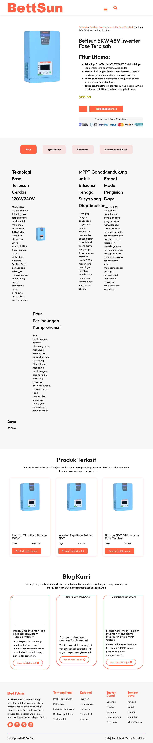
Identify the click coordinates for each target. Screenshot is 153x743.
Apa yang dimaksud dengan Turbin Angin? (73, 638)
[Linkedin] (30, 724)
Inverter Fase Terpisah (122, 26)
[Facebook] (10, 724)
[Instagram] (17, 724)
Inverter (103, 26)
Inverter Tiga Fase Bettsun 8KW (75, 536)
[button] (115, 7)
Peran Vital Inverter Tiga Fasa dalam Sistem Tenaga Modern (29, 633)
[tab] (28, 149)
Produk (93, 26)
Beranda (83, 26)
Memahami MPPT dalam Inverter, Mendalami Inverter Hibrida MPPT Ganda (122, 635)
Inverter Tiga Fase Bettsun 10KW (29, 536)
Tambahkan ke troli (106, 108)
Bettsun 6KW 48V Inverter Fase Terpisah (122, 536)
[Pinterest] (24, 724)
